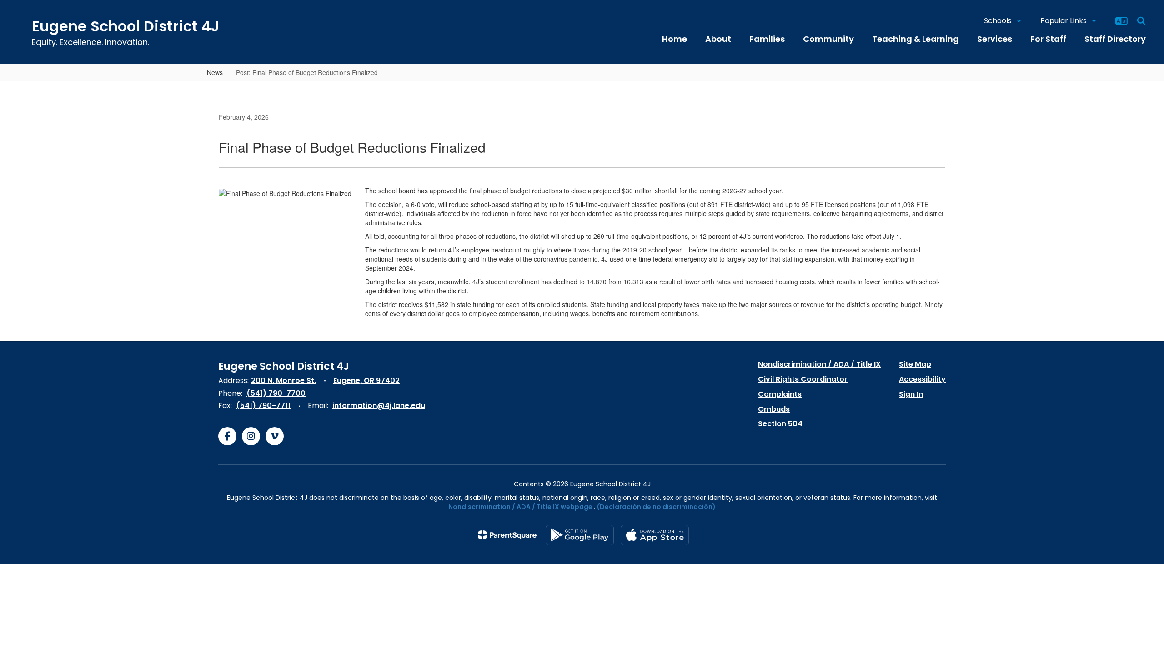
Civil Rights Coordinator (803, 379)
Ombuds (774, 409)
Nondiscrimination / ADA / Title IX (819, 364)
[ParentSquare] (507, 535)
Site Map (915, 364)
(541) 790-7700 (276, 393)
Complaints (780, 394)
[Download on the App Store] (655, 535)
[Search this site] (1141, 20)
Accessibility (922, 379)
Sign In (911, 394)
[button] (1003, 20)
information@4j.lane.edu (378, 405)
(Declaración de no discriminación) (656, 506)
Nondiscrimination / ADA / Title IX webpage (520, 506)
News (215, 72)
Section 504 (780, 423)
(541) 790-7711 (263, 405)
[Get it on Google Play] (580, 535)
